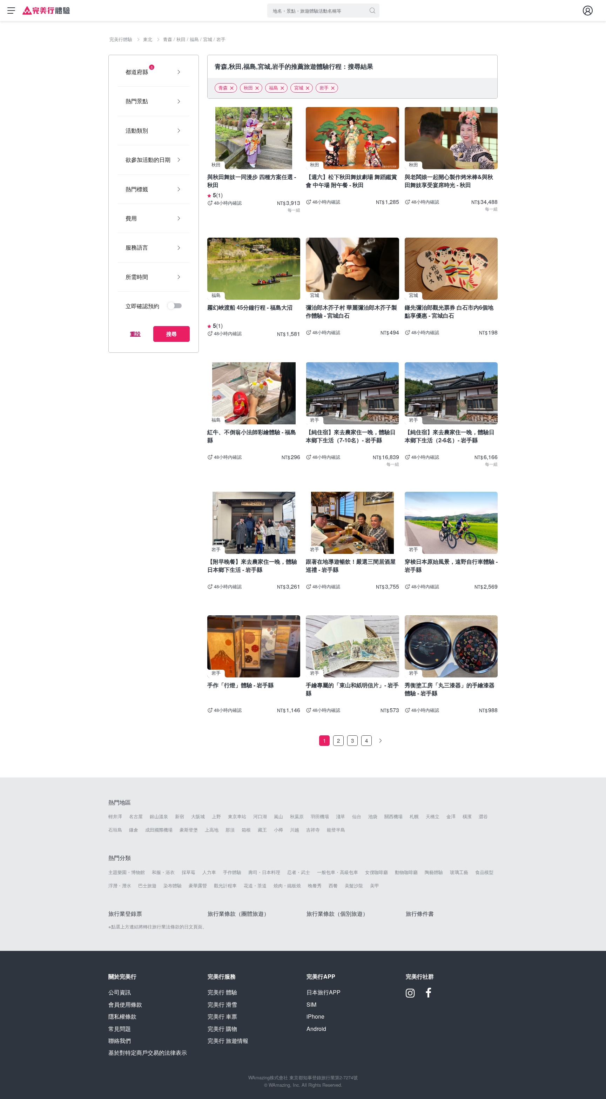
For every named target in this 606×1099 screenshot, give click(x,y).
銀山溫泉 (159, 816)
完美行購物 (222, 1029)
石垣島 (115, 830)
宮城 (298, 87)
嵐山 (278, 816)
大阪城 (198, 816)
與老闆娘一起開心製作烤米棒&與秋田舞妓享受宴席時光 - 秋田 (449, 180)
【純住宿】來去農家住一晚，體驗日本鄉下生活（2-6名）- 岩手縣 (449, 436)
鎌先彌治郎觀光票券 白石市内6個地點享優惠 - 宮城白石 (449, 311)
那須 (230, 830)
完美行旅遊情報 (228, 1041)
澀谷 (483, 816)
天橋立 (432, 816)
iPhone (315, 1016)
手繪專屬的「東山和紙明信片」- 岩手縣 (352, 689)
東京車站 (237, 816)
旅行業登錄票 (125, 913)
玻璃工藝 (459, 872)
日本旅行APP (324, 992)
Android (316, 1029)
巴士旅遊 (147, 885)
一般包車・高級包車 (337, 872)
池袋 (372, 816)
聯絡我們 (119, 1041)
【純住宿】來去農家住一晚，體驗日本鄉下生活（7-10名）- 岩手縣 (351, 436)
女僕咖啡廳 (376, 872)
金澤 (451, 816)
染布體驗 (172, 885)
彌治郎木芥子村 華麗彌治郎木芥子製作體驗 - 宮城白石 (351, 311)
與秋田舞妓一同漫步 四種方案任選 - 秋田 (251, 180)
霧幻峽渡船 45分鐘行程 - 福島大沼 (249, 307)
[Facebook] (428, 995)
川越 (294, 830)
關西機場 (393, 816)
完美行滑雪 (222, 1004)
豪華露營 (198, 885)
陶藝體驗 (434, 872)
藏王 (262, 830)
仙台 (356, 816)
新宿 (179, 816)
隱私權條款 (122, 1016)
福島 (273, 87)
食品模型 (484, 872)
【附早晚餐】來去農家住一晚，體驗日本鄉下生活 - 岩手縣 (252, 565)
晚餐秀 (315, 885)
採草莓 (188, 872)
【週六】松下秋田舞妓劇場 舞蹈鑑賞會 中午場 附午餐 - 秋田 (351, 180)
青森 (223, 87)
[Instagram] (410, 995)
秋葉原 (297, 816)
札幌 (414, 816)
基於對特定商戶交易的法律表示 (147, 1052)
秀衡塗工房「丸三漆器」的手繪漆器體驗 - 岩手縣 (449, 689)
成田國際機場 (159, 830)
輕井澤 (115, 816)
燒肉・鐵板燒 (287, 885)
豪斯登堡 (189, 830)
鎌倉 (133, 830)
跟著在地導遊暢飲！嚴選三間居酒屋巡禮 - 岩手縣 (351, 565)
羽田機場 (320, 816)
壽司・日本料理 (264, 872)
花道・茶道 (255, 885)
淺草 (340, 816)
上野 (216, 816)
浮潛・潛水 (119, 885)
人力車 (209, 872)
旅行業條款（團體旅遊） (238, 913)
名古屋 (136, 816)
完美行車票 (222, 1016)
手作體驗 (232, 872)
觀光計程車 (225, 885)
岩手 (324, 87)
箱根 (246, 830)
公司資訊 (119, 992)
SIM (311, 1004)
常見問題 (119, 1029)
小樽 (278, 830)
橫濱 (467, 816)
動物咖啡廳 (406, 872)
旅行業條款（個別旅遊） (337, 913)
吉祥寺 (313, 830)
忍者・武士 (298, 872)
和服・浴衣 (163, 872)
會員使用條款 (125, 1004)
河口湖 (260, 816)
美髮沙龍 (354, 885)
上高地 (211, 830)
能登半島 (336, 830)
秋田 (248, 87)
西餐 (333, 885)
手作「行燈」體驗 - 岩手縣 (240, 685)
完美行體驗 (222, 992)
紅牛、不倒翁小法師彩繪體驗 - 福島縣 (251, 436)
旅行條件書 (420, 913)
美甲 (374, 885)
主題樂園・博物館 (126, 872)
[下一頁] (380, 740)
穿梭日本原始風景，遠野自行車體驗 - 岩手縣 (451, 565)
